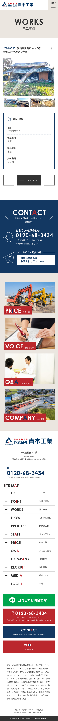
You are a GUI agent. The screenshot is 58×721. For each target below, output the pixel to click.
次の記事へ (49, 180)
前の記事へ (8, 180)
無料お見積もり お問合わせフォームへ (32, 260)
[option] (28, 77)
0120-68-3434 (34, 235)
